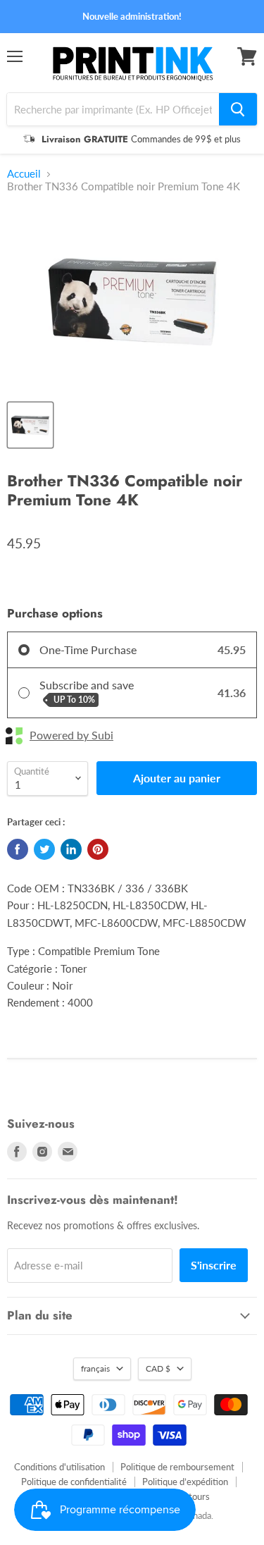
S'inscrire (214, 1265)
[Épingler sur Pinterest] (97, 849)
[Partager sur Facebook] (17, 849)
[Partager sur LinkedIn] (71, 849)
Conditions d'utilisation (59, 1466)
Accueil (24, 174)
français (95, 1368)
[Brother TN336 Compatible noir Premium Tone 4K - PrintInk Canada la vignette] (30, 425)
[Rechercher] (238, 109)
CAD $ (158, 1368)
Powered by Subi (71, 735)
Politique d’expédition (185, 1481)
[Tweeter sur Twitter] (44, 849)
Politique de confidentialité (74, 1481)
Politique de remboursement (177, 1466)
